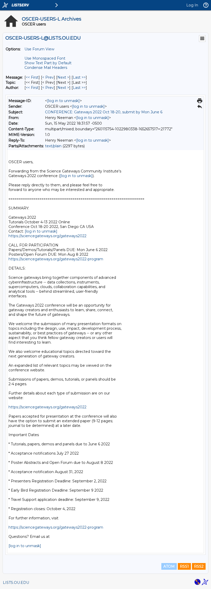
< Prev (48, 77)
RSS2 (199, 566)
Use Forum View (39, 49)
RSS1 (184, 566)
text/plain (53, 146)
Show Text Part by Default (48, 63)
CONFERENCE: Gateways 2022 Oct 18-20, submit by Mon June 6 (103, 112)
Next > (63, 77)
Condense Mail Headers (45, 67)
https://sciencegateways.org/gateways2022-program (55, 259)
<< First (32, 77)
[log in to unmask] (63, 100)
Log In (192, 5)
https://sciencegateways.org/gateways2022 (47, 236)
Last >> (79, 77)
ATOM (169, 566)
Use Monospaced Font (44, 58)
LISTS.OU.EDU (16, 582)
